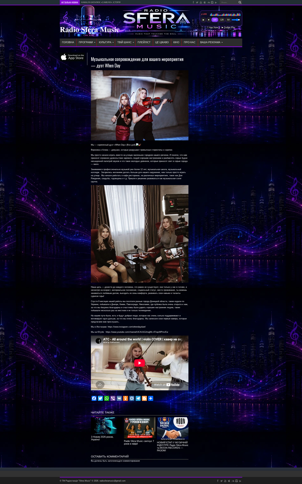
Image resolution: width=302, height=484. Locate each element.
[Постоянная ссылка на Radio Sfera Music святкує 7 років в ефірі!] (139, 437)
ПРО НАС (190, 42)
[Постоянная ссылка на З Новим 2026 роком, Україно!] (106, 433)
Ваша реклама (210, 42)
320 (214, 20)
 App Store (212, 27)
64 (228, 20)
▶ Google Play (228, 27)
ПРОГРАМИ (86, 42)
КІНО (176, 42)
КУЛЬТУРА (105, 42)
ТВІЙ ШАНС (124, 42)
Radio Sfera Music (90, 29)
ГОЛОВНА (68, 42)
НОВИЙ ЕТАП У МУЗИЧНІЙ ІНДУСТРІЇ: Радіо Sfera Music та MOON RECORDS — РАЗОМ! (172, 446)
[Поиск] (240, 2)
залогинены (113, 461)
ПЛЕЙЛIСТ (144, 42)
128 (222, 20)
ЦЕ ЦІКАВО (162, 42)
